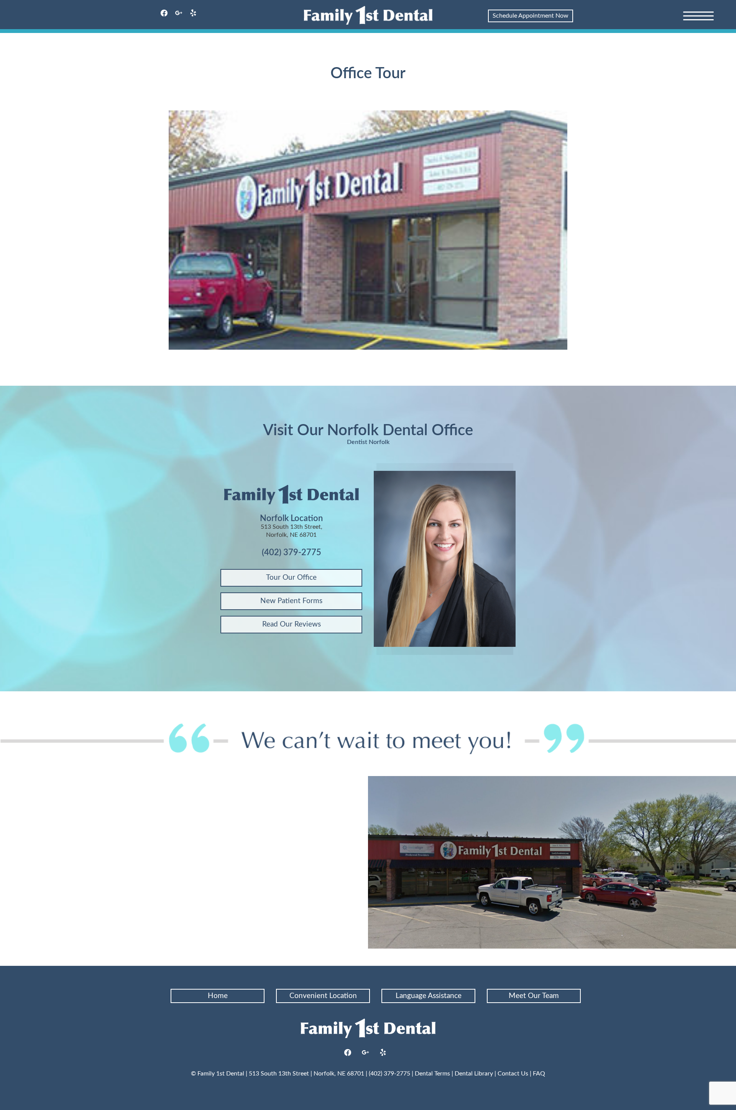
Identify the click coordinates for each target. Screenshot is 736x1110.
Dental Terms (432, 1074)
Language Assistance (429, 996)
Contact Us (513, 1074)
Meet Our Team (534, 996)
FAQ (539, 1074)
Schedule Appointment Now (530, 16)
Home (218, 996)
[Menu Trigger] (698, 15)
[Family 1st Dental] (368, 15)
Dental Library (474, 1074)
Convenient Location (323, 996)
